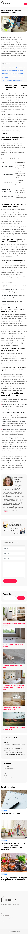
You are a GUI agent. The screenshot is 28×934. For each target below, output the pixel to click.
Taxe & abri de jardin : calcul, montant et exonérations (14, 728)
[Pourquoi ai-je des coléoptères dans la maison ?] (14, 635)
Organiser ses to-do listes (11, 813)
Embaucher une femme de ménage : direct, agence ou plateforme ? (15, 525)
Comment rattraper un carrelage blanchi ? (12, 666)
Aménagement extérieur (9, 768)
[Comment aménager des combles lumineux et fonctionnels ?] (14, 699)
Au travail (6, 771)
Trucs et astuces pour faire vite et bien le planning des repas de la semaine (14, 879)
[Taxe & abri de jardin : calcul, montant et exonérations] (14, 719)
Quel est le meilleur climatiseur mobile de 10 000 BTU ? (14, 624)
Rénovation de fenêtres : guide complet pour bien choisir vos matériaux (11, 532)
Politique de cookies (6, 919)
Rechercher (7, 594)
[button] (25, 4)
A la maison (6, 766)
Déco (5, 773)
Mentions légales (5, 915)
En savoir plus (6, 511)
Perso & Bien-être (8, 777)
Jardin (5, 775)
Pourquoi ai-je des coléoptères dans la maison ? (13, 645)
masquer (3, 64)
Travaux (5, 780)
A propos (3, 921)
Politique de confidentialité (7, 917)
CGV (2, 913)
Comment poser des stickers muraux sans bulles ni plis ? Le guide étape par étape (14, 687)
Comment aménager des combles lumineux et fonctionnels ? (12, 708)
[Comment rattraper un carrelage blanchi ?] (14, 656)
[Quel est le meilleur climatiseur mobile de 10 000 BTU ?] (14, 614)
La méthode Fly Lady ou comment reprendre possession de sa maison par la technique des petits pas (14, 846)
